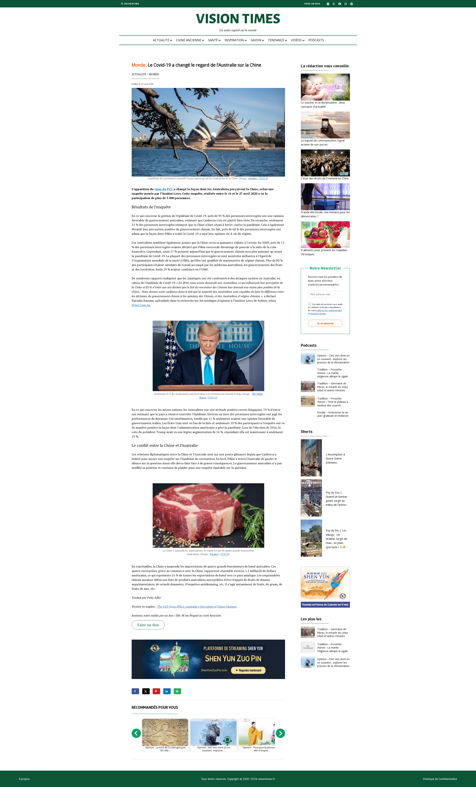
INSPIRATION (234, 40)
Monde (154, 74)
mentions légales (318, 313)
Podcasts (316, 40)
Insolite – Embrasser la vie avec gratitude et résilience (332, 414)
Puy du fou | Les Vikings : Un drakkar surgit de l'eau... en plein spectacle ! (336, 538)
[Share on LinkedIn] (167, 691)
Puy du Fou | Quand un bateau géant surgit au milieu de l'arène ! (336, 499)
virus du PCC (164, 189)
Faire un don (312, 3)
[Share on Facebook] (135, 691)
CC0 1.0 (263, 178)
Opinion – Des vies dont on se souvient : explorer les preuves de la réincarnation (333, 359)
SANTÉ (213, 40)
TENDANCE (276, 40)
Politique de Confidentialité (440, 779)
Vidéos (296, 40)
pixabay (253, 178)
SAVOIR (256, 40)
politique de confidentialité (329, 310)
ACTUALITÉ (161, 40)
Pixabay (214, 554)
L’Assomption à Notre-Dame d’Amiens (335, 458)
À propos (24, 779)
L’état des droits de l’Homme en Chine (325, 178)
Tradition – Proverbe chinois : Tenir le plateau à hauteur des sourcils (332, 402)
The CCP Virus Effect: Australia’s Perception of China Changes (197, 606)
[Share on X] (146, 691)
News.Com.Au (141, 305)
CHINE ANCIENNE (188, 40)
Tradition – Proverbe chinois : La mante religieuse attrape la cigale (332, 373)
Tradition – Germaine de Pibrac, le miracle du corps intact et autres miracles (332, 387)
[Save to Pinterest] (156, 691)
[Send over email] (177, 691)
